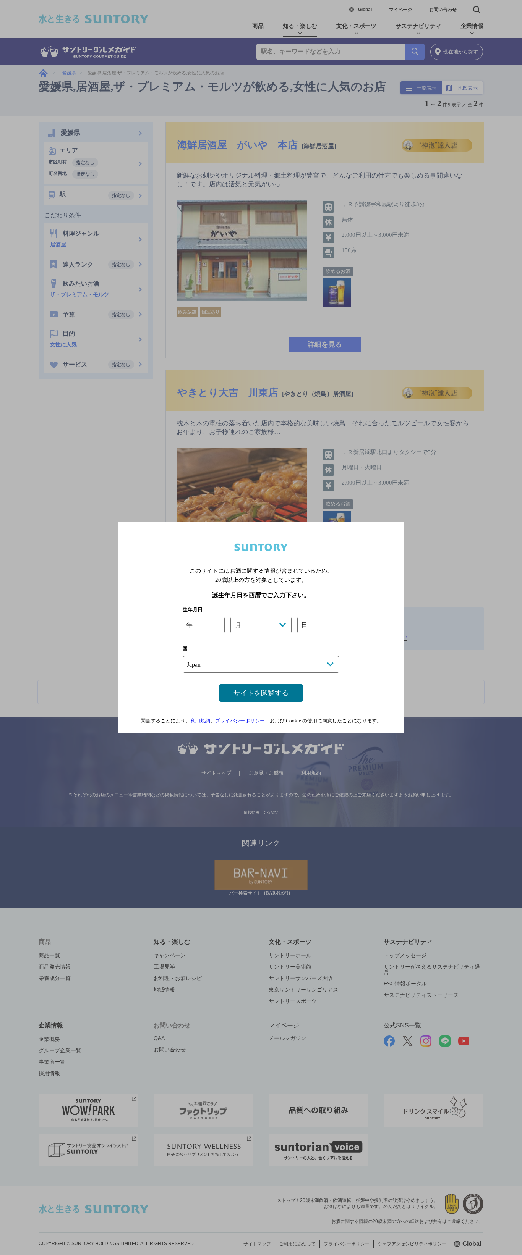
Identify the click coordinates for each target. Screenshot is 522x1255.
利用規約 (200, 721)
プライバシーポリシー (240, 721)
